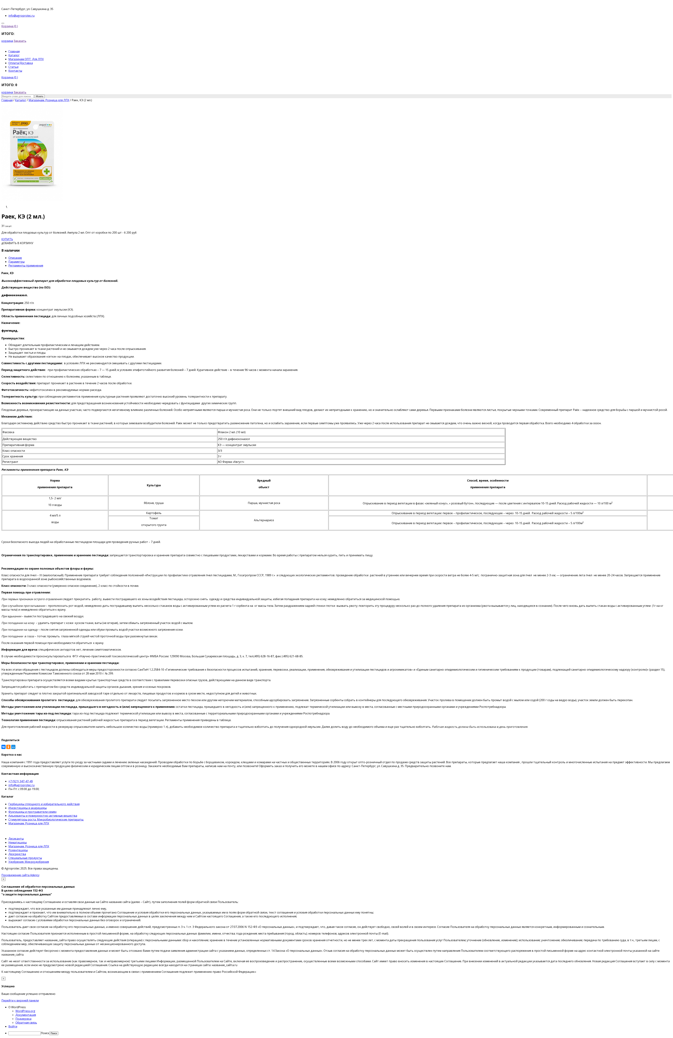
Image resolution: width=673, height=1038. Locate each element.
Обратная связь (26, 1022)
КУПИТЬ (7, 239)
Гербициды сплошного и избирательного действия (44, 804)
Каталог (13, 55)
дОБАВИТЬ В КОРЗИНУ (17, 243)
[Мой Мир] (13, 747)
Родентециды (18, 850)
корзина (7, 41)
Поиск (45, 1033)
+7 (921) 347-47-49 (20, 781)
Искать (39, 96)
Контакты (15, 71)
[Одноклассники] (8, 747)
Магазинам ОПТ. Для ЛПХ (26, 59)
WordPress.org (25, 1011)
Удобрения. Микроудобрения (28, 862)
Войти (12, 1026)
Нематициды (17, 842)
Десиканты (16, 839)
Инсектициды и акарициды (27, 808)
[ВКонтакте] (3, 747)
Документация (25, 1015)
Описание (15, 258)
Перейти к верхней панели (20, 1000)
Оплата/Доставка (20, 63)
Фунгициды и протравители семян (32, 812)
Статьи (13, 67)
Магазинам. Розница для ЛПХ (28, 823)
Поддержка (23, 1019)
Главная (14, 51)
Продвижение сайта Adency (20, 875)
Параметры (16, 262)
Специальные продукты (25, 858)
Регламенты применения (25, 265)
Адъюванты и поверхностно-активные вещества (42, 816)
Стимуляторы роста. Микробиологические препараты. (46, 819)
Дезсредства (17, 854)
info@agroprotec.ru (21, 785)
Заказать (20, 41)
